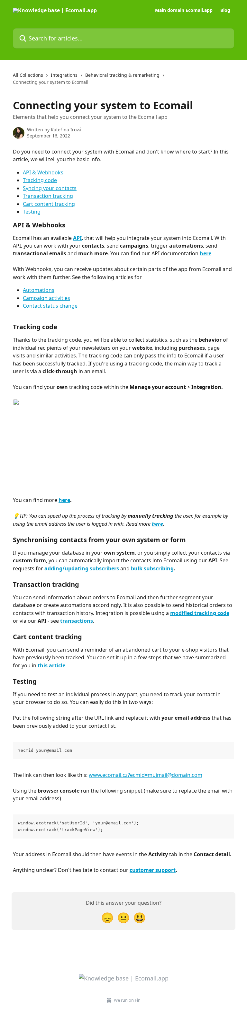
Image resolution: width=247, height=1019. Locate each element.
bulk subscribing (152, 568)
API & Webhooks (43, 172)
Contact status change (50, 305)
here (205, 253)
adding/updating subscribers (81, 568)
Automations (38, 290)
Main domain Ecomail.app (184, 10)
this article (51, 665)
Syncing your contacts (50, 188)
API (77, 238)
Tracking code (40, 180)
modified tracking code (199, 613)
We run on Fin (127, 1000)
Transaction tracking (48, 195)
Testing (32, 211)
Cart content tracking (49, 203)
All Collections (28, 75)
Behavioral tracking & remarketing (122, 75)
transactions (76, 620)
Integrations (64, 75)
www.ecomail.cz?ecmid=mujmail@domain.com (145, 774)
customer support (153, 870)
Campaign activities (46, 298)
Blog (225, 10)
